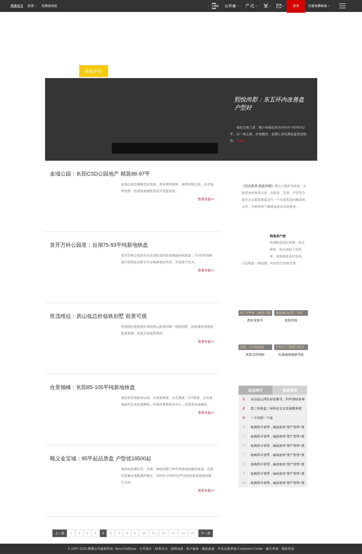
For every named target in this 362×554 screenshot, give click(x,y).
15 (193, 533)
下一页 (205, 533)
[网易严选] (250, 5)
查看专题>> (206, 199)
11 (154, 533)
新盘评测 (93, 71)
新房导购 (180, 71)
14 (183, 533)
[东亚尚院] (291, 295)
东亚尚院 (291, 320)
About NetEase (125, 549)
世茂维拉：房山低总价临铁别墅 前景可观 (98, 316)
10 (144, 533)
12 (163, 533)
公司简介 (145, 549)
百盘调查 (122, 71)
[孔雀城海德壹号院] (291, 329)
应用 (31, 6)
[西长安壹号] (255, 295)
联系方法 (161, 549)
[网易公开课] (231, 5)
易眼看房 (268, 71)
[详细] (240, 141)
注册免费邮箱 (317, 6)
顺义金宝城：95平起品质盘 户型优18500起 (100, 458)
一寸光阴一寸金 (262, 418)
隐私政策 (208, 549)
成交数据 (239, 71)
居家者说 (297, 71)
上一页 (59, 533)
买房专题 (64, 71)
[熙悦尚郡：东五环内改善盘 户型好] (165, 86)
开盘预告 (151, 71)
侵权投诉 (287, 549)
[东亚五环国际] (255, 329)
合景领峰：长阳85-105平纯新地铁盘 (92, 387)
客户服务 (192, 549)
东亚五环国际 (255, 354)
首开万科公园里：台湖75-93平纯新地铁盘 (99, 245)
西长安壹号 (255, 320)
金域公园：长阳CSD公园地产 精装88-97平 (100, 174)
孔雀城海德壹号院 (291, 354)
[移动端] (215, 5)
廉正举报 (272, 549)
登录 (296, 6)
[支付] (266, 5)
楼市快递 (209, 71)
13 (173, 533)
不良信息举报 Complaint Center (240, 549)
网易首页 (17, 6)
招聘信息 (177, 549)
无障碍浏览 (49, 6)
